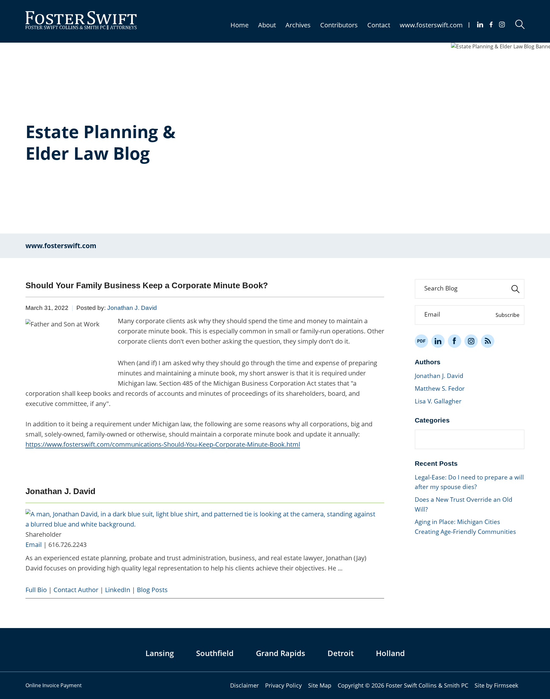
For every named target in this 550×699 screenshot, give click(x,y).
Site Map (319, 685)
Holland (390, 653)
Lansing (159, 653)
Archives (298, 25)
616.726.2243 (67, 544)
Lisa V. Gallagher (438, 401)
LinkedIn (117, 589)
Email (33, 544)
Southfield (215, 653)
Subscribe (507, 314)
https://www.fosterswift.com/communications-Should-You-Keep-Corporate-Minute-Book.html (162, 444)
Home (239, 25)
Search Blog (440, 288)
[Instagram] (502, 24)
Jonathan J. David (132, 307)
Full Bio (36, 589)
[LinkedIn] (438, 341)
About (267, 25)
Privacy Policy (283, 685)
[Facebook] (491, 24)
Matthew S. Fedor (440, 388)
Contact (378, 25)
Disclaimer (244, 685)
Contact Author (75, 589)
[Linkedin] (480, 24)
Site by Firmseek (496, 685)
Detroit (341, 653)
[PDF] (421, 341)
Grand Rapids (280, 653)
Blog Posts (152, 589)
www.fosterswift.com (431, 25)
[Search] (520, 24)
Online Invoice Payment (53, 685)
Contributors (339, 25)
